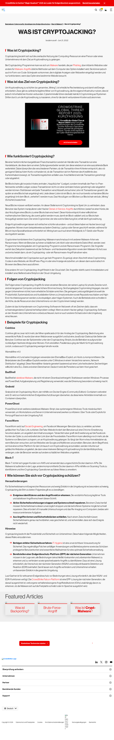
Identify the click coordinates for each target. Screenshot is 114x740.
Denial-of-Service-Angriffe (61, 209)
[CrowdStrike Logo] (3, 9)
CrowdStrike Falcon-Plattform (45, 579)
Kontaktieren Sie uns (62, 643)
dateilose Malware (24, 378)
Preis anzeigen (85, 643)
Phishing (77, 65)
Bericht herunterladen (91, 3)
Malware (54, 65)
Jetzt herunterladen (70, 142)
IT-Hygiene (57, 543)
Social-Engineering (34, 426)
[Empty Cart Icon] (106, 10)
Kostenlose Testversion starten (33, 643)
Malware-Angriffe (23, 69)
